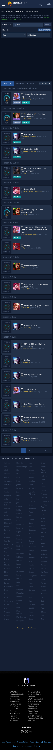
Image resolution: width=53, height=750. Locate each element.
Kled (18, 549)
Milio (18, 607)
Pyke (30, 515)
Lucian (18, 578)
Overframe (32, 713)
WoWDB (31, 697)
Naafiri (31, 463)
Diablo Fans (33, 711)
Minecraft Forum (34, 694)
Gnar (6, 608)
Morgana (20, 620)
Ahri (5, 466)
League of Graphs (17, 694)
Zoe (42, 615)
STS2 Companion (35, 716)
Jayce (18, 495)
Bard (6, 515)
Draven (7, 568)
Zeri (42, 604)
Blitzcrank (8, 523)
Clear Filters (44, 30)
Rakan (31, 526)
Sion (30, 597)
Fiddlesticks (8, 586)
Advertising (34, 742)
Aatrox (6, 463)
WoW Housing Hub (35, 699)
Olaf (30, 497)
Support (28, 746)
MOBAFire (14, 692)
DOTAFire (14, 709)
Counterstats (15, 699)
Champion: (7, 24)
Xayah (43, 565)
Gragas (7, 612)
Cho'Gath (8, 548)
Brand (6, 526)
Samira (31, 565)
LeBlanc (19, 557)
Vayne (43, 525)
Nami (31, 466)
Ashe (6, 499)
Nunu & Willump (32, 493)
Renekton (32, 547)
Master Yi (20, 600)
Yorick (43, 583)
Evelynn (7, 579)
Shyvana (32, 590)
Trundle (44, 497)
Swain (31, 619)
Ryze (30, 561)
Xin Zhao (44, 572)
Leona (18, 564)
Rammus (32, 530)
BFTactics (14, 721)
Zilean (43, 612)
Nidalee (32, 481)
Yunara (43, 586)
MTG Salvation (34, 692)
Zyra (42, 619)
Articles (37, 746)
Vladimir (44, 550)
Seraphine (33, 576)
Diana (6, 559)
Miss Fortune (19, 612)
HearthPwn (32, 709)
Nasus (31, 470)
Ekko (6, 572)
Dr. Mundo (7, 564)
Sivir (30, 601)
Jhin (17, 499)
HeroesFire (14, 718)
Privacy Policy (22, 742)
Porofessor (14, 697)
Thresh (43, 490)
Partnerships (18, 746)
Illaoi (18, 474)
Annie (6, 492)
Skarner (32, 604)
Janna (18, 484)
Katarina (19, 528)
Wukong (44, 561)
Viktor (43, 547)
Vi (41, 539)
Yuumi (43, 590)
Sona (31, 612)
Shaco (31, 583)
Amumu (7, 484)
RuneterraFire (15, 704)
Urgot (43, 518)
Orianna (32, 501)
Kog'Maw (20, 553)
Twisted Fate (44, 506)
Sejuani (31, 568)
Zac (42, 597)
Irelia (18, 477)
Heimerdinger (21, 466)
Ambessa (8, 481)
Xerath (43, 568)
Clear (47, 25)
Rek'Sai (31, 534)
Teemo (43, 487)
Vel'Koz (43, 532)
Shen (31, 586)
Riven (31, 554)
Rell (30, 537)
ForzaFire (14, 716)
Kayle (18, 531)
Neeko (31, 477)
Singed (31, 594)
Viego (43, 543)
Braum (7, 530)
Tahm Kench (43, 471)
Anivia (6, 488)
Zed (42, 601)
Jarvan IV (19, 488)
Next (47, 450)
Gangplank (8, 601)
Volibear (44, 554)
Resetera (13, 711)
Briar (6, 534)
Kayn (18, 535)
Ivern (18, 481)
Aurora (7, 508)
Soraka (31, 615)
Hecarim (19, 463)
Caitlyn (7, 537)
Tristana (44, 494)
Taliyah (43, 476)
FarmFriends (15, 713)
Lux (17, 586)
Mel (17, 604)
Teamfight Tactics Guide (26, 628)
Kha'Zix (19, 542)
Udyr (43, 514)
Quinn (31, 523)
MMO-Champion (34, 701)
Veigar (43, 528)
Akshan (7, 474)
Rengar (31, 550)
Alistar (6, 477)
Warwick (44, 557)
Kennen (19, 539)
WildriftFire (14, 701)
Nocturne (32, 488)
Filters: (5, 30)
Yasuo (43, 576)
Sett (30, 579)
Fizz (5, 594)
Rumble (32, 557)
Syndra (43, 466)
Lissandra (20, 571)
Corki (6, 552)
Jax (17, 492)
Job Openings (46, 742)
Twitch (43, 510)
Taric (43, 483)
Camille (7, 541)
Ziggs (43, 608)
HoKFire (31, 721)
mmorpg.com (33, 704)
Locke (18, 575)
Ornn (31, 505)
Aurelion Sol (7, 504)
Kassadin (19, 524)
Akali (6, 470)
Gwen (6, 619)
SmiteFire (14, 706)
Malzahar (20, 593)
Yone (43, 579)
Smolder (32, 608)
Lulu (18, 582)
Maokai (19, 596)
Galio (6, 597)
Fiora (6, 590)
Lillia (18, 567)
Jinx (17, 503)
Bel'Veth (7, 519)
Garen (6, 604)
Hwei (18, 470)
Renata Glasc (31, 542)
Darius (6, 555)
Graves (7, 615)
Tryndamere (46, 501)
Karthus (19, 521)
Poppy (31, 512)
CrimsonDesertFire (35, 718)
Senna (31, 572)
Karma (19, 517)
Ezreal (6, 583)
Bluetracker (32, 706)
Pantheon (32, 508)
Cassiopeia (8, 544)
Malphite (19, 589)
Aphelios (7, 495)
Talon (43, 479)
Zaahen (44, 594)
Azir (5, 512)
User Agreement (8, 742)
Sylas (43, 463)
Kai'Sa (18, 510)
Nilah (31, 484)
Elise (6, 576)
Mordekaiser (21, 617)
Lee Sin (19, 560)
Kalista (19, 513)
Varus (43, 521)
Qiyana (31, 519)
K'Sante (19, 506)
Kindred (19, 546)
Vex (42, 536)
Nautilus (32, 474)
